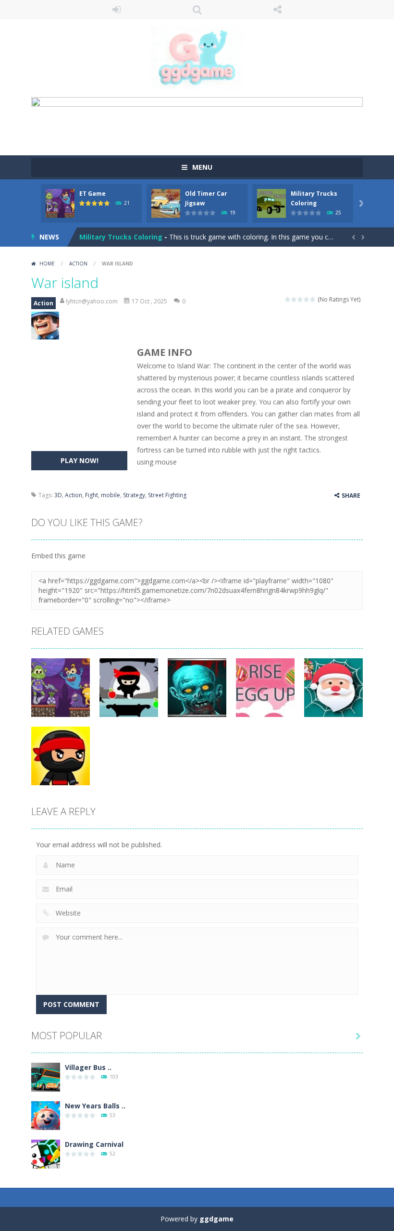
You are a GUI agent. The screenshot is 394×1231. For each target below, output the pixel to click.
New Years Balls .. (95, 1105)
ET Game (92, 193)
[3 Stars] (300, 299)
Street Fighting (167, 495)
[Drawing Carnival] (45, 1152)
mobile (110, 495)
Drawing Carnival (94, 1144)
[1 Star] (288, 299)
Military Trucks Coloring (120, 236)
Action (78, 263)
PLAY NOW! (79, 460)
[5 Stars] (313, 299)
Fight (91, 495)
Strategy (134, 495)
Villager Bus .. (88, 1067)
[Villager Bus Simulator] (45, 1075)
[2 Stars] (294, 299)
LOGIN (117, 9)
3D (58, 495)
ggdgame (216, 1218)
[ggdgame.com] (197, 57)
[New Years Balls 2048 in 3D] (45, 1114)
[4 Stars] (307, 299)
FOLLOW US (278, 9)
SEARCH (197, 9)
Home (47, 263)
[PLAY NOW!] (60, 202)
